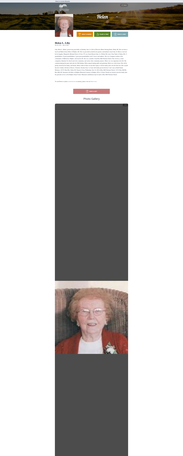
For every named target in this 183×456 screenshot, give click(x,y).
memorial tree (72, 81)
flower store (94, 81)
